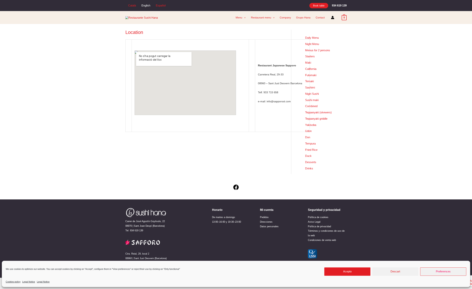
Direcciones (266, 221)
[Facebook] (236, 187)
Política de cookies (318, 217)
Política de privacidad (319, 226)
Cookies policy (13, 282)
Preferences (443, 271)
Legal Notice (28, 282)
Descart (395, 271)
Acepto (347, 271)
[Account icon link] (332, 17)
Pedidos (264, 217)
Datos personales (269, 226)
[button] (318, 5)
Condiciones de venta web (322, 240)
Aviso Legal (314, 221)
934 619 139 (136, 230)
